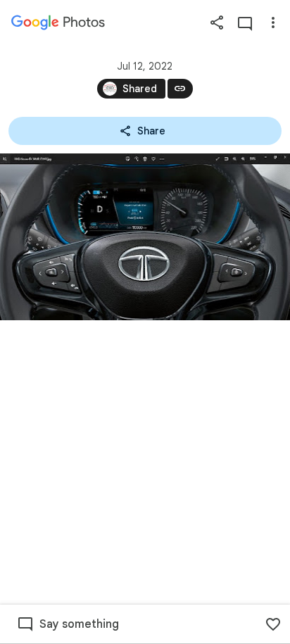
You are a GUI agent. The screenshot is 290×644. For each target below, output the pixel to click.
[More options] (273, 22)
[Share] (217, 22)
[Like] (273, 624)
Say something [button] (79, 624)
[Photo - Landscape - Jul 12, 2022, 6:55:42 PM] (145, 236)
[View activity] (245, 22)
